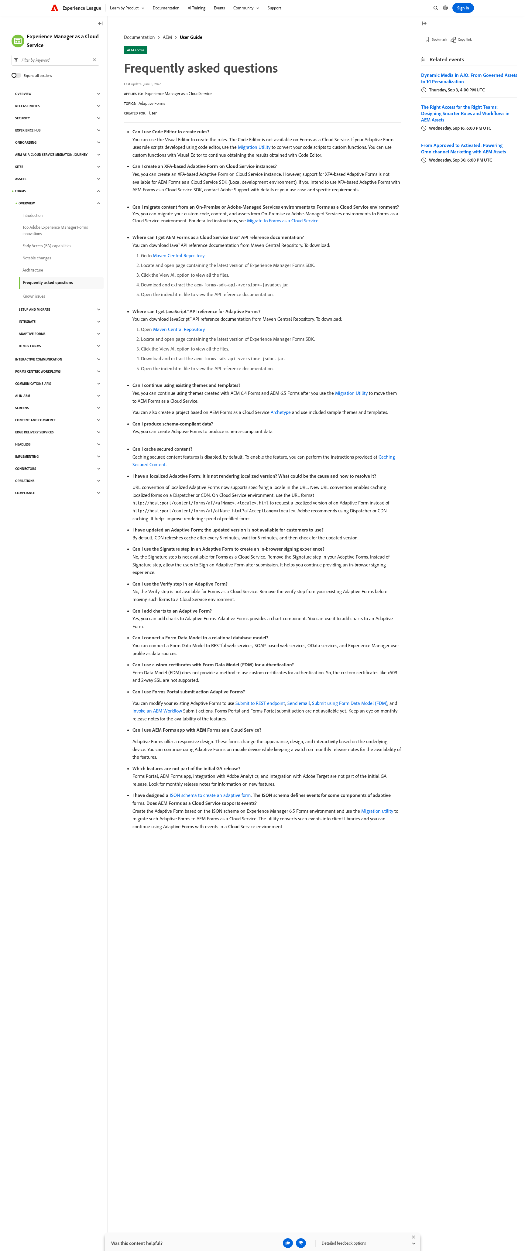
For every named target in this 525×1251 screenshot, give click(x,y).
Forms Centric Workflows (38, 371)
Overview (23, 94)
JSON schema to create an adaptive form (210, 795)
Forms (20, 191)
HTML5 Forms (30, 346)
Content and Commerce (35, 420)
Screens (22, 408)
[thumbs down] (301, 1243)
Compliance (25, 493)
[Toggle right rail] (424, 23)
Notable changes (36, 258)
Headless (23, 444)
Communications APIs (33, 383)
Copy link (465, 39)
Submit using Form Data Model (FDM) (349, 703)
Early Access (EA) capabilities (46, 245)
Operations (25, 481)
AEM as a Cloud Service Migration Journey (51, 154)
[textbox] (55, 59)
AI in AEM (22, 396)
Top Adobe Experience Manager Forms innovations (55, 230)
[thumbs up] (288, 1243)
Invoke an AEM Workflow (157, 711)
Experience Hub (28, 130)
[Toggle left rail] (100, 23)
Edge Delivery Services (34, 432)
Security (22, 118)
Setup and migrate (34, 309)
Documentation (139, 37)
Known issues (33, 296)
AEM (167, 37)
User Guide (191, 37)
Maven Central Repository (178, 255)
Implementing (27, 456)
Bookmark (439, 39)
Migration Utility (254, 147)
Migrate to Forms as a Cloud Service (282, 220)
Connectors (25, 469)
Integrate (27, 322)
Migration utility (377, 811)
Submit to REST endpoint (260, 703)
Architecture (32, 270)
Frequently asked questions (48, 282)
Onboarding (25, 142)
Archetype (281, 412)
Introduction (32, 215)
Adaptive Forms (152, 103)
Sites (19, 167)
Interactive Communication (38, 359)
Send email (298, 703)
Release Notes (27, 106)
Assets (20, 179)
